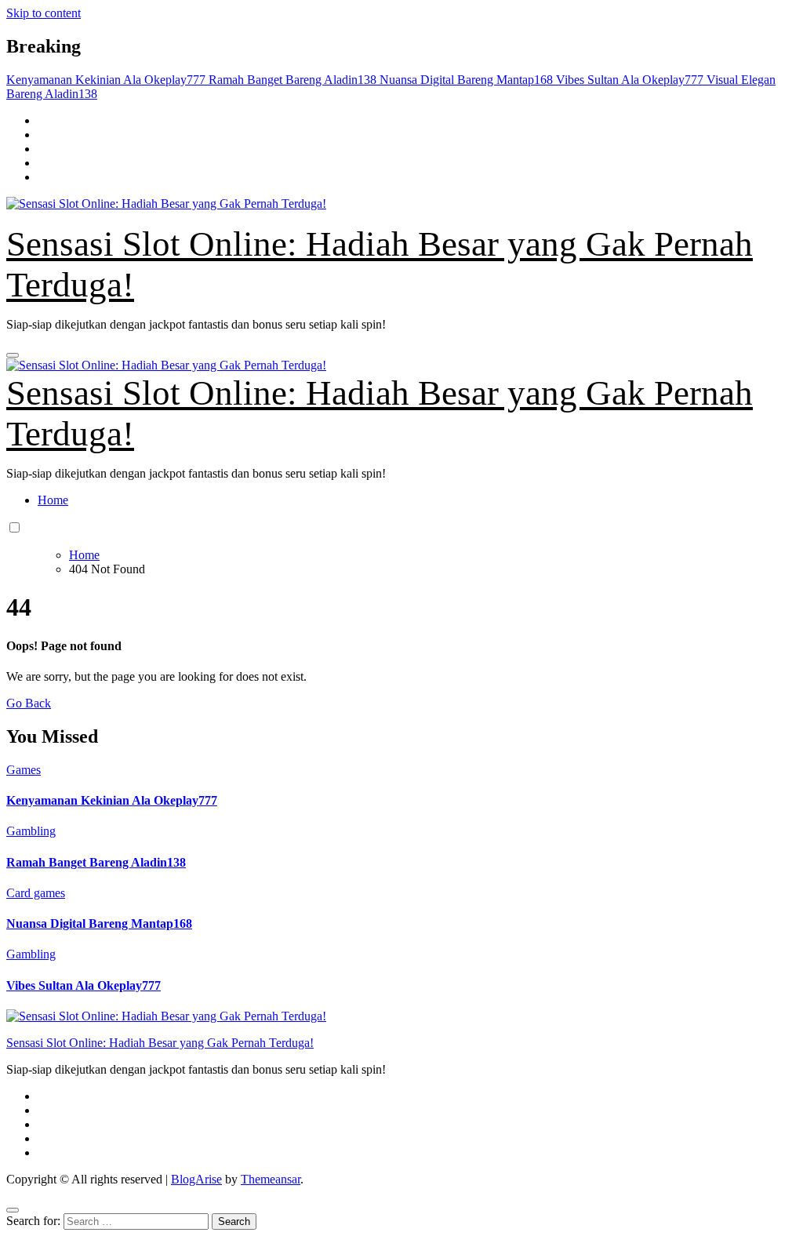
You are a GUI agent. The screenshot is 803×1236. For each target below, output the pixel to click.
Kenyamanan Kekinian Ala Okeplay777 (111, 800)
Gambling (31, 831)
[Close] (12, 1210)
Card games (35, 893)
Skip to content (43, 13)
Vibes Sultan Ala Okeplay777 (83, 985)
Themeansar (270, 1179)
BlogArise (196, 1179)
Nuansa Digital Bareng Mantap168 (99, 923)
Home (53, 500)
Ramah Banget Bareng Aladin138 (96, 862)
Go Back (28, 703)
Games (23, 769)
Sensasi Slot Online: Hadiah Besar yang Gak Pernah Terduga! (160, 1042)
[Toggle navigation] (12, 355)
